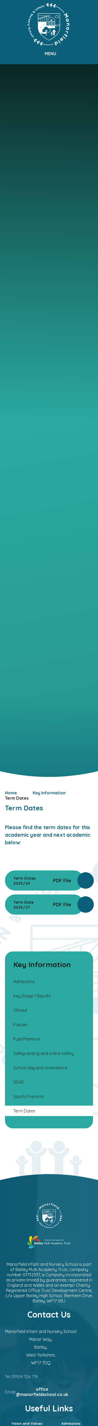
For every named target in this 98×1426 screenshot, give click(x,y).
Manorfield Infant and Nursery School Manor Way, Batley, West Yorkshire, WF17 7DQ (41, 1347)
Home (11, 792)
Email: (36, 1392)
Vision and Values (26, 1423)
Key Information (49, 792)
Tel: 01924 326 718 (21, 1376)
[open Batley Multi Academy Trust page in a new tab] (49, 1242)
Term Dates (16, 798)
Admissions (70, 1423)
